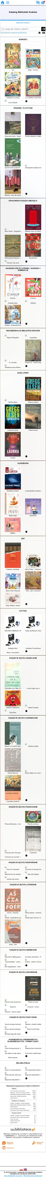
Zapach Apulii (13, 1122)
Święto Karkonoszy (15, 1120)
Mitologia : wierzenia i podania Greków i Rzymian (22, 1092)
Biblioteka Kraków (23, 23)
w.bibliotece (10, 1135)
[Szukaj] (43, 29)
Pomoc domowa (14, 1119)
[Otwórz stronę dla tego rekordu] (13, 56)
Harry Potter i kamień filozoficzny (18, 1096)
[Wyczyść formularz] (39, 32)
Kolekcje (24, 32)
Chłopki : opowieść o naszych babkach (20, 1103)
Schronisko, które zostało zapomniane (19, 1110)
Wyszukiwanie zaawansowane (11, 32)
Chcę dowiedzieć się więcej (13, 1176)
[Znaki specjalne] (43, 32)
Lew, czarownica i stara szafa (17, 1091)
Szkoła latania (13, 1098)
